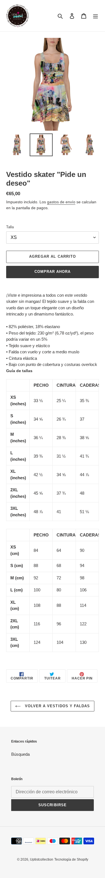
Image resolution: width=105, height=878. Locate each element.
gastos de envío (61, 202)
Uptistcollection (41, 859)
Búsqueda (20, 754)
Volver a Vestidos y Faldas (57, 706)
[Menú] (95, 16)
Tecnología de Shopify (71, 859)
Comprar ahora (52, 271)
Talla (10, 227)
